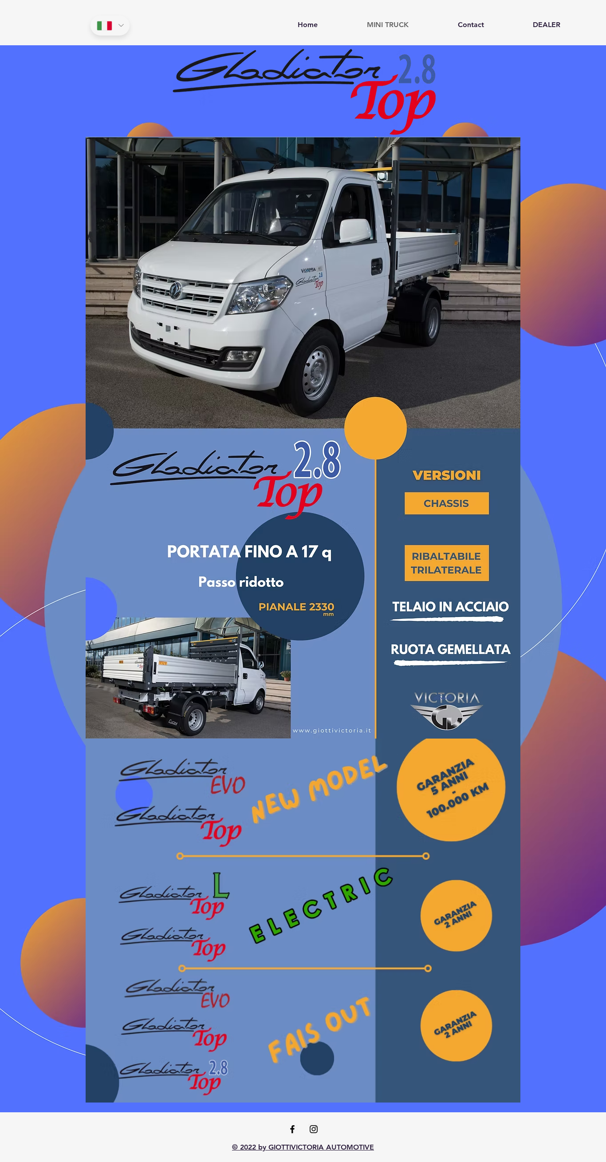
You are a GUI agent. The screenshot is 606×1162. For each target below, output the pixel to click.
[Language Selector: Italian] (110, 26)
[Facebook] (292, 1129)
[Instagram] (313, 1129)
